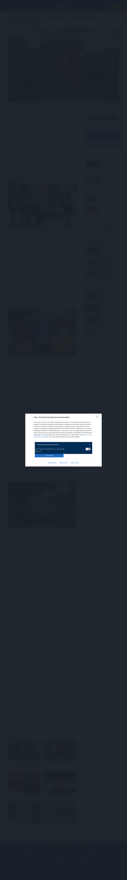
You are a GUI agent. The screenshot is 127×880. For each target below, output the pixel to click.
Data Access (63, 463)
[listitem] (63, 445)
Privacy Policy (74, 463)
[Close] (98, 417)
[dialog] (63, 440)
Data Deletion (52, 463)
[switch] (88, 449)
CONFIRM (49, 455)
